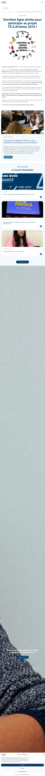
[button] (43, 754)
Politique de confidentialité (25, 774)
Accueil (3, 11)
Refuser (22, 768)
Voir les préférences (22, 771)
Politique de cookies (18, 774)
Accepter (22, 765)
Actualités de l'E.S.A (11, 11)
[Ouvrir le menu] (42, 2)
